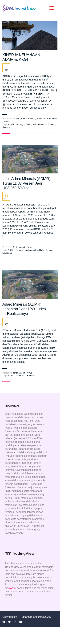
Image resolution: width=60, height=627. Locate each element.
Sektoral (6, 127)
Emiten (19, 250)
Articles (15, 118)
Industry (20, 124)
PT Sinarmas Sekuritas (30, 617)
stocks (12, 588)
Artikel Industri (28, 118)
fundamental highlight (34, 250)
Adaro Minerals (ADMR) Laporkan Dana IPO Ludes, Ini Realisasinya (24, 309)
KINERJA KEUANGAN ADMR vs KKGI (21, 57)
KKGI (28, 124)
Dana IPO (21, 375)
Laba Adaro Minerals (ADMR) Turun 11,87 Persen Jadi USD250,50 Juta (26, 183)
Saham (51, 124)
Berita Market (18, 247)
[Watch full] (30, 35)
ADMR (11, 124)
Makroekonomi (39, 124)
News (6, 121)
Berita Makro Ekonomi (46, 118)
